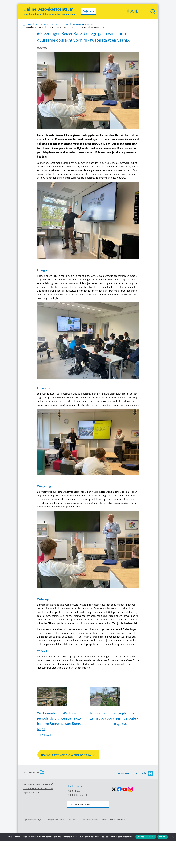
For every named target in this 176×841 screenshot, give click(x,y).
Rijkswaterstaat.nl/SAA (33, 819)
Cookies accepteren (146, 837)
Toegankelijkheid (56, 819)
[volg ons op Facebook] (128, 11)
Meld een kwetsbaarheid (113, 819)
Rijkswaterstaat (31, 792)
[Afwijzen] (172, 836)
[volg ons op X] (132, 11)
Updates (88, 24)
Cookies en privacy (89, 819)
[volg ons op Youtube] (141, 11)
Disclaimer (72, 819)
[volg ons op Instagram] (136, 11)
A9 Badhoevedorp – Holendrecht (40, 24)
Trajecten (87, 11)
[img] (152, 11)
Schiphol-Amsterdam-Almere (38, 788)
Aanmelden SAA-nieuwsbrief (38, 784)
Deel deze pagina (31, 772)
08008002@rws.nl (77, 794)
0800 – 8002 (74, 790)
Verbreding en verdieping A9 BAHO (69, 24)
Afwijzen (163, 837)
